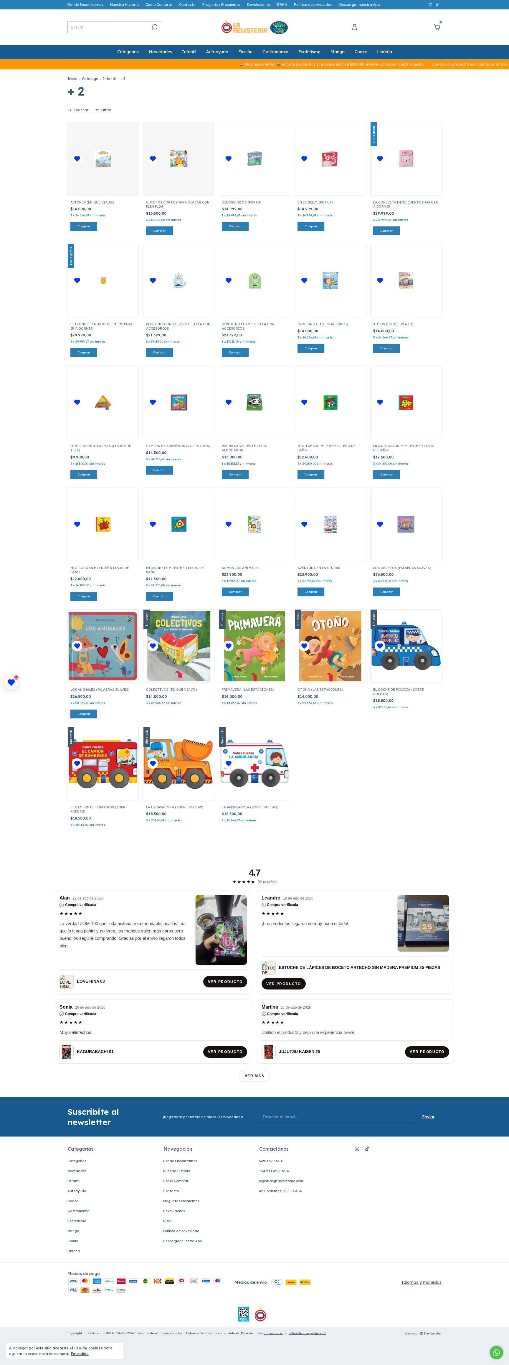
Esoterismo (309, 51)
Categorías (128, 51)
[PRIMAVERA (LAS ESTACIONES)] (254, 646)
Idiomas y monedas (421, 1282)
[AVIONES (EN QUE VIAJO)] (103, 158)
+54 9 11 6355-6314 (274, 1171)
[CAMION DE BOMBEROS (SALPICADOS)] (179, 402)
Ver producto (225, 982)
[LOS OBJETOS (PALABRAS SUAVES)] (406, 524)
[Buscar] (154, 27)
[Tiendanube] (423, 1333)
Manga (337, 51)
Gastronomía (275, 51)
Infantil (189, 51)
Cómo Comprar (159, 4)
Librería (384, 51)
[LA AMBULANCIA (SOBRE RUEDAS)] (254, 763)
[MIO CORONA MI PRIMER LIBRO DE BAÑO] (103, 524)
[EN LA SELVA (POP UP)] (330, 158)
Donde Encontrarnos (85, 4)
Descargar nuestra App (359, 4)
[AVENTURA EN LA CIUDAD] (330, 524)
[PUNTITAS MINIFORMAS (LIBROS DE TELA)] (103, 402)
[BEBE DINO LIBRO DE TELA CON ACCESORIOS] (254, 280)
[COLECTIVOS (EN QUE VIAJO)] (178, 646)
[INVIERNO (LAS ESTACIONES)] (330, 280)
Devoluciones (258, 4)
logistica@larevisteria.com (281, 1181)
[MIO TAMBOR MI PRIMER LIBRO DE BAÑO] (330, 402)
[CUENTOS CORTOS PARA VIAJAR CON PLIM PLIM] (179, 158)
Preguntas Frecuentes (221, 4)
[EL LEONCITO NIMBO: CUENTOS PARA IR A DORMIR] (103, 280)
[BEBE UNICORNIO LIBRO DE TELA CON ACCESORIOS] (179, 280)
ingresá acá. (273, 1333)
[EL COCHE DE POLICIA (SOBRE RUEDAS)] (406, 646)
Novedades (160, 51)
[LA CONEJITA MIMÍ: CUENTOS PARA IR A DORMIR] (406, 159)
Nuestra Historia (124, 4)
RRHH (282, 4)
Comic (361, 51)
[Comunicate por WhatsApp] (496, 1352)
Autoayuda (217, 51)
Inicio (72, 78)
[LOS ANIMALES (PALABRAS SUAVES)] (103, 646)
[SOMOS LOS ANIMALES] (254, 524)
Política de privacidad (313, 4)
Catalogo (90, 78)
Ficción (245, 51)
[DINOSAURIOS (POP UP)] (254, 158)
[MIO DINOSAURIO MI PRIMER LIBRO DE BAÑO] (406, 402)
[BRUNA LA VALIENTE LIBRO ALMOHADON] (254, 402)
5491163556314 (271, 1161)
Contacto (187, 4)
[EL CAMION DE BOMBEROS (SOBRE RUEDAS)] (103, 763)
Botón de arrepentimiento (307, 1333)
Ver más (255, 1076)
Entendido (80, 1353)
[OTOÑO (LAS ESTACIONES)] (330, 646)
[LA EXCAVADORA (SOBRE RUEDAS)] (178, 763)
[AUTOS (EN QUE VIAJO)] (406, 280)
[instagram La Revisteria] (431, 4)
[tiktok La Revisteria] (437, 4)
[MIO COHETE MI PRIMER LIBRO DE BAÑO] (179, 524)
